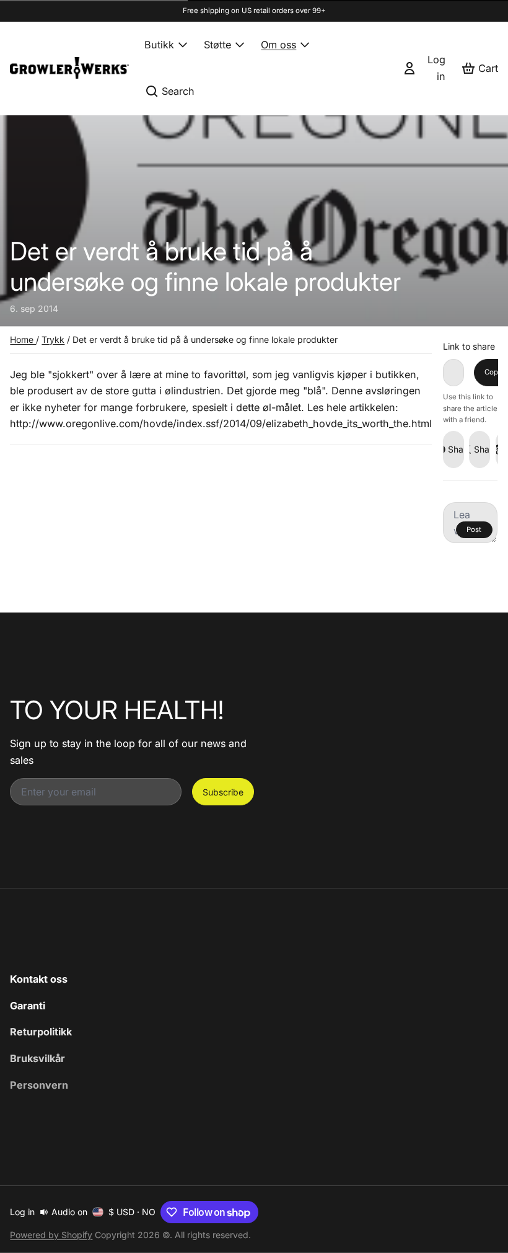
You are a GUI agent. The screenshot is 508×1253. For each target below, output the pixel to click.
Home (23, 339)
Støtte (217, 44)
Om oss (278, 44)
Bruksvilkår (37, 1058)
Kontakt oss (39, 979)
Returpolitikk (41, 1031)
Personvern (39, 1085)
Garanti (27, 1005)
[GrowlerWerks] (69, 68)
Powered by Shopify (51, 1234)
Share (456, 449)
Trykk (53, 339)
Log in (22, 1212)
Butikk (159, 44)
